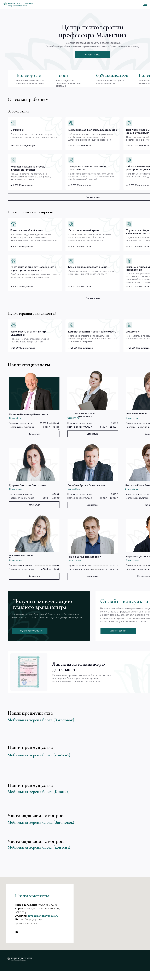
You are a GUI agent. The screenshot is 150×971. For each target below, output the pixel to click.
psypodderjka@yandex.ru (43, 916)
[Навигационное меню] (145, 4)
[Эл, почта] (17, 932)
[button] (92, 54)
